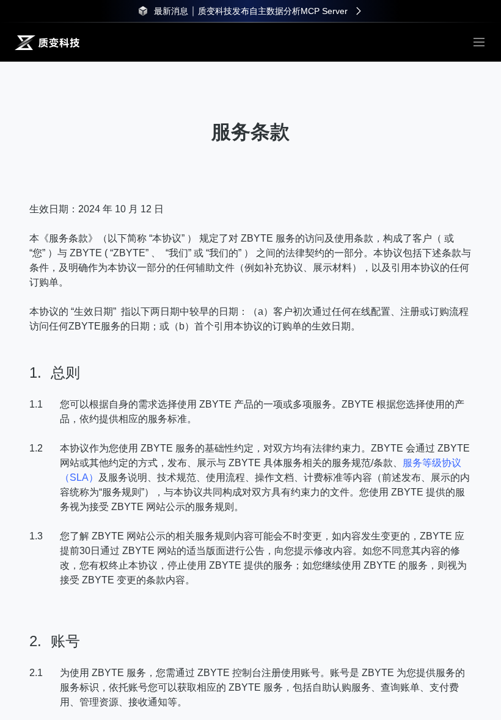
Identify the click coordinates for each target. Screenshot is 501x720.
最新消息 (171, 11)
